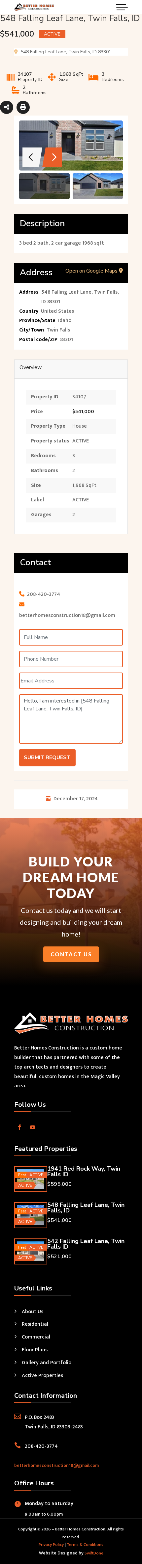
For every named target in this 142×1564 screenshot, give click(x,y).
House (79, 426)
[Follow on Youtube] (32, 1127)
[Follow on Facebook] (19, 1127)
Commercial (36, 1337)
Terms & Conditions (85, 1544)
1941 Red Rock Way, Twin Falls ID (83, 1171)
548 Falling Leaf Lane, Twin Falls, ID (85, 1207)
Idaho (64, 320)
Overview (30, 367)
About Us (32, 1311)
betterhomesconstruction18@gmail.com (56, 1465)
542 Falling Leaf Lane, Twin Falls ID (85, 1244)
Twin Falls (58, 330)
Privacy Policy (51, 1544)
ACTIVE (80, 441)
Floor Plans (35, 1349)
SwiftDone (94, 1553)
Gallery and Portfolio (46, 1362)
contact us (71, 954)
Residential (35, 1324)
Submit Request (47, 757)
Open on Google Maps (92, 271)
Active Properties (42, 1375)
